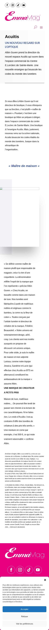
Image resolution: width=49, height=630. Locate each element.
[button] (45, 580)
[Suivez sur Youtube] (23, 5)
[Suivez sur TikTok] (18, 5)
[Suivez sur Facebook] (7, 5)
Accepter (24, 609)
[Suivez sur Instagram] (12, 5)
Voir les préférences (24, 624)
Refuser (24, 616)
